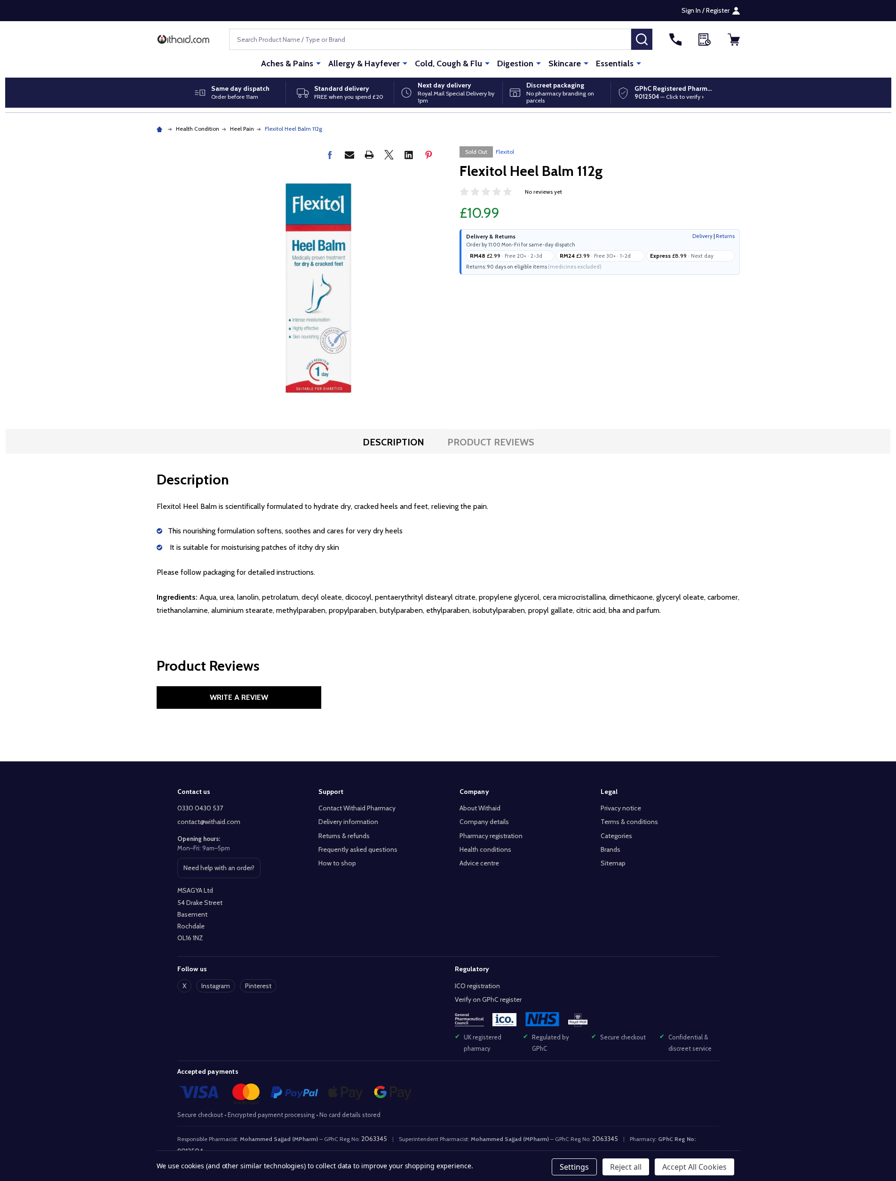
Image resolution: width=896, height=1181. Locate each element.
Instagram (215, 986)
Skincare (564, 63)
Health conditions (485, 849)
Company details (484, 821)
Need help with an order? (218, 871)
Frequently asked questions (357, 849)
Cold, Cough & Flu (448, 63)
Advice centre (479, 863)
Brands (610, 849)
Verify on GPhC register (488, 999)
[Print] (369, 154)
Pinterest (258, 986)
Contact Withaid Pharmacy (357, 808)
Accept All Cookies (694, 1167)
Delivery (702, 236)
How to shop (337, 863)
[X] (389, 154)
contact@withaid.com (208, 821)
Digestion (515, 63)
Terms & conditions (629, 821)
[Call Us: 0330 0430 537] (675, 39)
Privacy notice (621, 808)
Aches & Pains (287, 63)
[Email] (349, 154)
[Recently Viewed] (704, 39)
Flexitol (505, 151)
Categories (616, 836)
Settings (574, 1167)
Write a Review (239, 697)
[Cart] (734, 39)
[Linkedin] (408, 154)
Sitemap (613, 863)
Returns (725, 236)
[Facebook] (329, 154)
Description (393, 442)
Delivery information (348, 821)
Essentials (615, 63)
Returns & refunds (344, 836)
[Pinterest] (428, 154)
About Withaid (480, 808)
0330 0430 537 (200, 808)
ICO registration (477, 986)
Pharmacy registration (491, 836)
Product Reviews (490, 442)
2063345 (374, 1138)
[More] (318, 63)
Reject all (626, 1167)
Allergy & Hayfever (364, 63)
